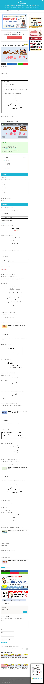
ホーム (5, 5)
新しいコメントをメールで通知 (6, 639)
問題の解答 (7, 160)
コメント (2, 620)
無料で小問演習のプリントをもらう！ (9, 148)
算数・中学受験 (25, 7)
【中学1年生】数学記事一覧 (18, 5)
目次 (35, 7)
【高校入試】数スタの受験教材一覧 (11, 5)
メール (2, 632)
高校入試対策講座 (37, 5)
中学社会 (33, 7)
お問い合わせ (38, 7)
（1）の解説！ (8, 163)
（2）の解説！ (8, 164)
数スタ (7, 682)
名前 (1, 629)
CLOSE (24, 157)
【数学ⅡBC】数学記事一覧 (14, 7)
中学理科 (28, 7)
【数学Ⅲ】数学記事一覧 (20, 7)
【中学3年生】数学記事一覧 (32, 5)
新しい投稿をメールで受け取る (6, 640)
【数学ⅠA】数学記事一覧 (7, 7)
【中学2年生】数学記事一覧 (25, 5)
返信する (25, 611)
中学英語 (31, 7)
